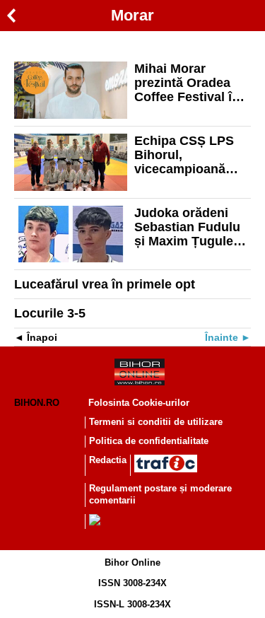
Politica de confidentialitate (148, 441)
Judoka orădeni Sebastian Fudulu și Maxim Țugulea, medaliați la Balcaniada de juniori (189, 227)
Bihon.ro (36, 402)
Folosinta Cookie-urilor (138, 402)
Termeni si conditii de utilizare (156, 421)
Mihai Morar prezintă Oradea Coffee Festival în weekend (187, 83)
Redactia (107, 460)
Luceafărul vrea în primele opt (104, 284)
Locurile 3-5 (50, 313)
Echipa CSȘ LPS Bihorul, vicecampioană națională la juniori (190, 155)
